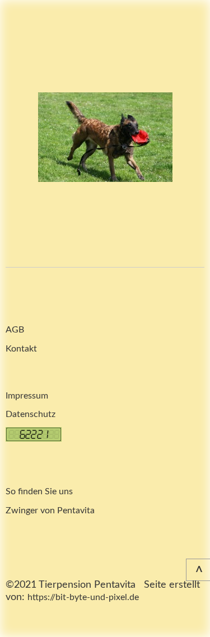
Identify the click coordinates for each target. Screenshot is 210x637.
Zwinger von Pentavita (50, 510)
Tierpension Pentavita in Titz (28, 37)
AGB (15, 329)
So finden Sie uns (39, 491)
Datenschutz (30, 414)
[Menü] (193, 17)
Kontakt (21, 348)
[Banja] (105, 137)
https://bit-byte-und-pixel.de (83, 597)
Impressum (27, 395)
